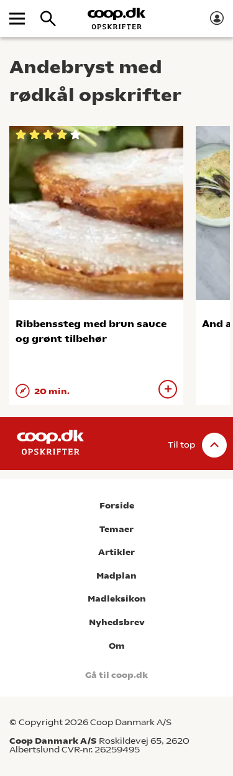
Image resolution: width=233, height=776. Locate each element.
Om (117, 646)
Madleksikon (117, 598)
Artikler (116, 552)
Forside (116, 505)
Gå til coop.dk (116, 675)
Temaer (116, 529)
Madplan (116, 576)
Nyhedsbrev (117, 622)
